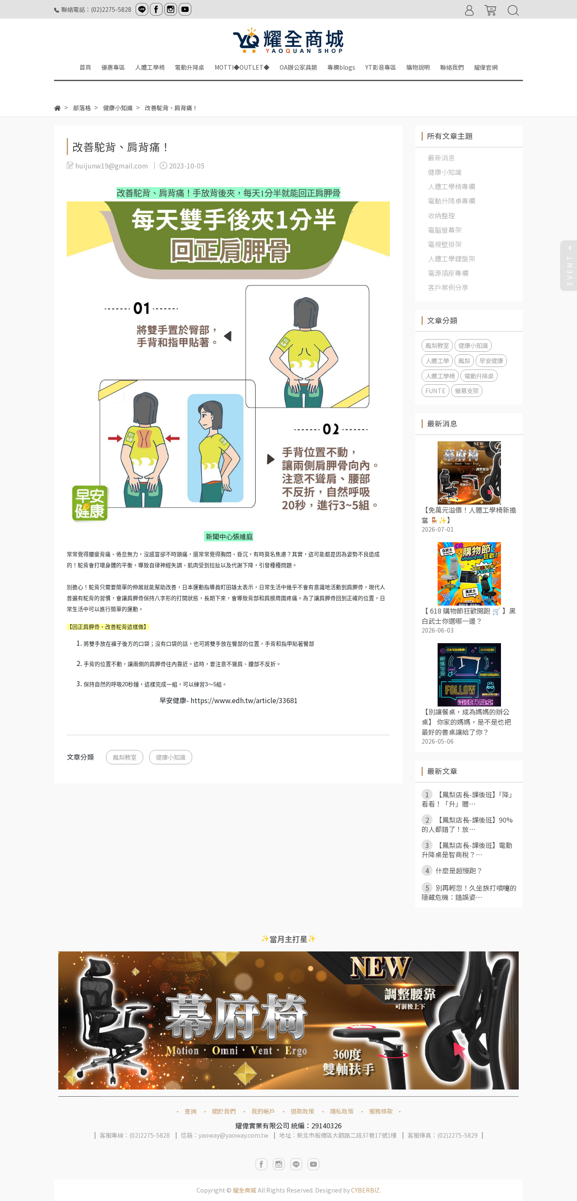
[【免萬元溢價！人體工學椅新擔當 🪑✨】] (469, 473)
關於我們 (224, 1111)
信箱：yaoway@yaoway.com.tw (224, 1135)
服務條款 (381, 1111)
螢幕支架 (467, 390)
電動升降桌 (479, 375)
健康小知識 (170, 757)
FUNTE (435, 390)
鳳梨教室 (124, 757)
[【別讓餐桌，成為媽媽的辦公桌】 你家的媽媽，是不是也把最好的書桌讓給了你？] (469, 674)
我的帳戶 (263, 1111)
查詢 (190, 1111)
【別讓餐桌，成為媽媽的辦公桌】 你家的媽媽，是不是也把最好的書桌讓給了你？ (466, 721)
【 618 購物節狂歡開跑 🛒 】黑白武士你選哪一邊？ (469, 616)
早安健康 (491, 360)
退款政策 (302, 1111)
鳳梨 (464, 360)
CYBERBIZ (365, 1190)
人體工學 (437, 360)
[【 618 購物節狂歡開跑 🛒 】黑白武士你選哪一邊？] (469, 574)
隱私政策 (342, 1111)
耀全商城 (244, 1190)
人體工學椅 (440, 375)
